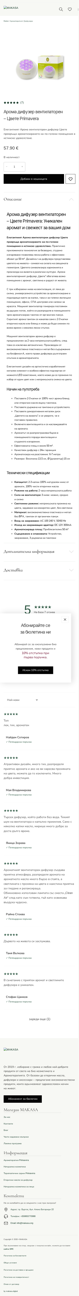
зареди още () (39, 1019)
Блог (6, 1130)
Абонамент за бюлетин (22, 1099)
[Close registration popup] (65, 619)
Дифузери (28, 21)
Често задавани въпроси (16, 1136)
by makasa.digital (11, 1291)
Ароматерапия (16, 21)
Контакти (8, 1123)
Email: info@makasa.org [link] (22, 1223)
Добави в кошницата (34, 179)
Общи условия (10, 1263)
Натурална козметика (15, 1166)
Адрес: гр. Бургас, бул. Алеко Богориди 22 (32, 1209)
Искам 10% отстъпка (35, 670)
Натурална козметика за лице (19, 1186)
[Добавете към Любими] (70, 179)
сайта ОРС (9, 1249)
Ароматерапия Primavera (16, 1160)
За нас (7, 1117)
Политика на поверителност (16, 1277)
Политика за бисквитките (15, 1256)
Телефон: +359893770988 (23, 1216)
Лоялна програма (12, 1143)
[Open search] (61, 9)
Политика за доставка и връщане (18, 1270)
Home (6, 21)
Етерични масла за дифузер (18, 1180)
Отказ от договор (11, 1284)
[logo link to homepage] (26, 9)
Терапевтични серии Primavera (19, 1173)
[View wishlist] (70, 9)
